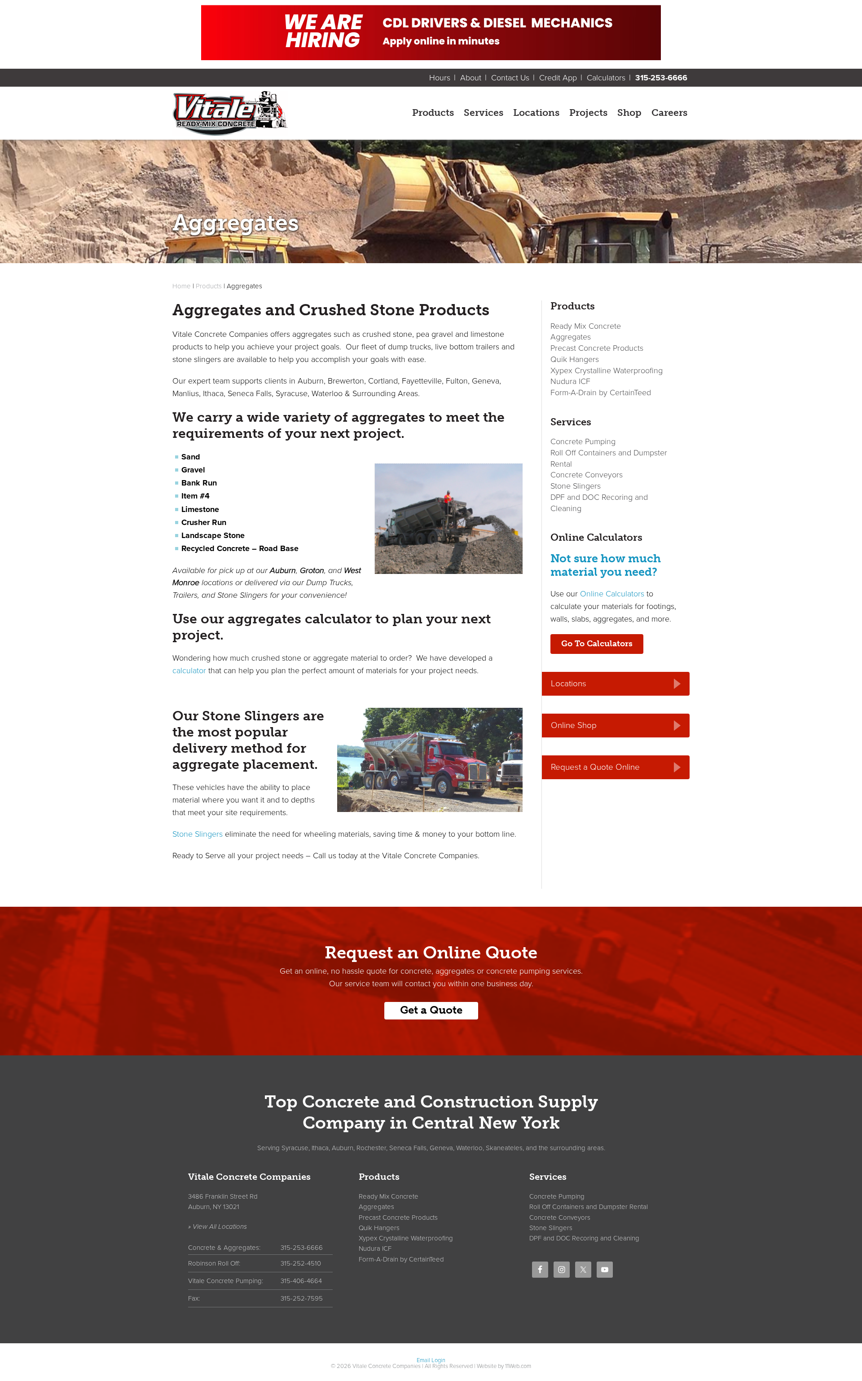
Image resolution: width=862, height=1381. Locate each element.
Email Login (431, 1360)
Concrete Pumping (583, 441)
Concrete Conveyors (586, 475)
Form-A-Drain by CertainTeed (600, 392)
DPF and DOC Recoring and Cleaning (584, 1238)
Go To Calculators (597, 644)
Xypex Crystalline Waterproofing (606, 370)
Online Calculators (612, 594)
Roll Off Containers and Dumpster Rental (588, 1207)
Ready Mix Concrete (585, 326)
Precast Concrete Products (596, 348)
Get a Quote (431, 1009)
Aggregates (570, 337)
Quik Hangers (574, 359)
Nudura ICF (570, 381)
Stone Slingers (197, 834)
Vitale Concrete (279, 113)
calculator (189, 670)
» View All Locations (217, 1226)
